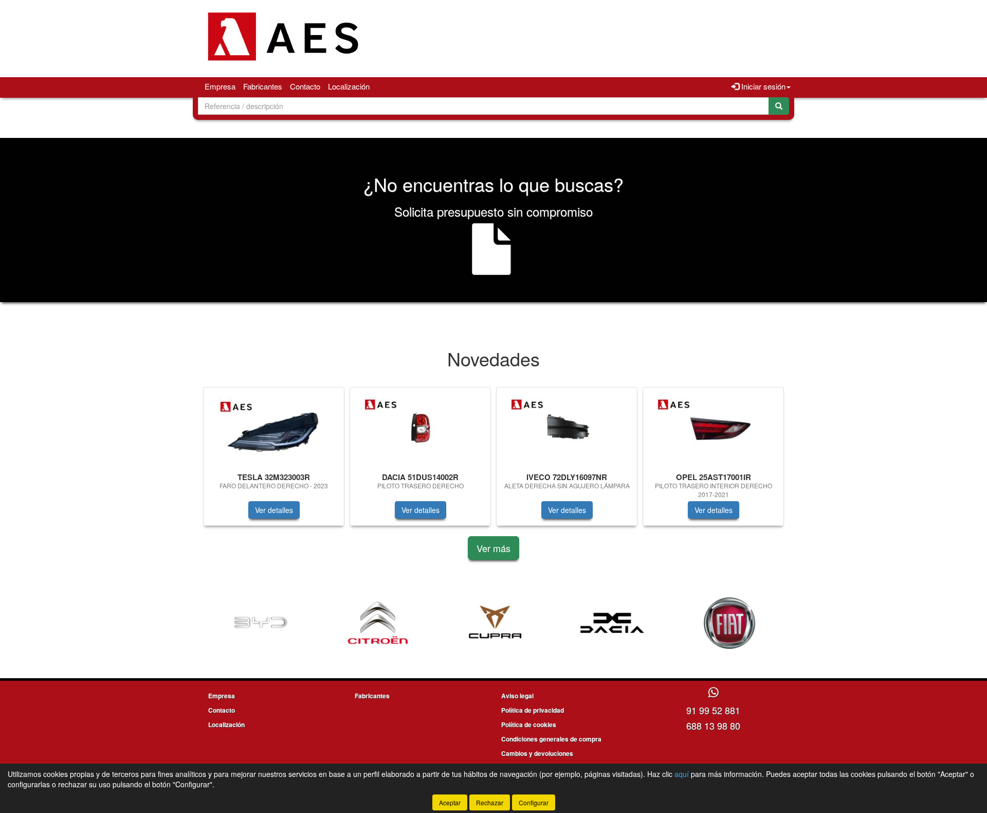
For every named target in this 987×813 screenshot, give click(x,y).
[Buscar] (779, 106)
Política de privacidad (532, 710)
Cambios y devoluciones (537, 753)
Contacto (305, 86)
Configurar (534, 802)
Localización (349, 86)
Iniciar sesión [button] (762, 86)
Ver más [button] (493, 548)
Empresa (220, 86)
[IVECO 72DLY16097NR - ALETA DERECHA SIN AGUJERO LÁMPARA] (566, 428)
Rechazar (489, 802)
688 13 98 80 (713, 725)
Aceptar (450, 802)
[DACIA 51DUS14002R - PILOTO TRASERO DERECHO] (420, 428)
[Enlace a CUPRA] (495, 623)
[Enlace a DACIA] (612, 623)
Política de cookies (528, 724)
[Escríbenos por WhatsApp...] (713, 692)
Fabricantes (262, 86)
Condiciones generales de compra (551, 739)
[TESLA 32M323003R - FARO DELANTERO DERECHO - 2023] (273, 428)
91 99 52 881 (713, 710)
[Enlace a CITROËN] (378, 623)
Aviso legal (517, 695)
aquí (681, 774)
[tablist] (493, 461)
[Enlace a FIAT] (729, 623)
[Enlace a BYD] (261, 623)
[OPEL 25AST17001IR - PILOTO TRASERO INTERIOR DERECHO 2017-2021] (713, 428)
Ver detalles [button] (274, 510)
